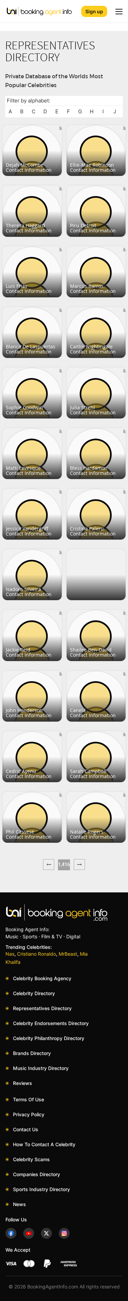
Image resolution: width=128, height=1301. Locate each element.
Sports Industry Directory (41, 1189)
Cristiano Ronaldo (36, 954)
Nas (9, 954)
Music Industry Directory (41, 1068)
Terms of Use (28, 1099)
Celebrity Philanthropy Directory (48, 1038)
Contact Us (25, 1129)
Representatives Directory (42, 1008)
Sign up (94, 11)
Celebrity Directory (34, 993)
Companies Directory (36, 1174)
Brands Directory (32, 1053)
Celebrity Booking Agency (42, 978)
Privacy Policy (28, 1114)
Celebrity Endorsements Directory (51, 1023)
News (19, 1204)
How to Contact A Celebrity (44, 1144)
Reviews (22, 1083)
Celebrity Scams (31, 1159)
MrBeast (68, 954)
